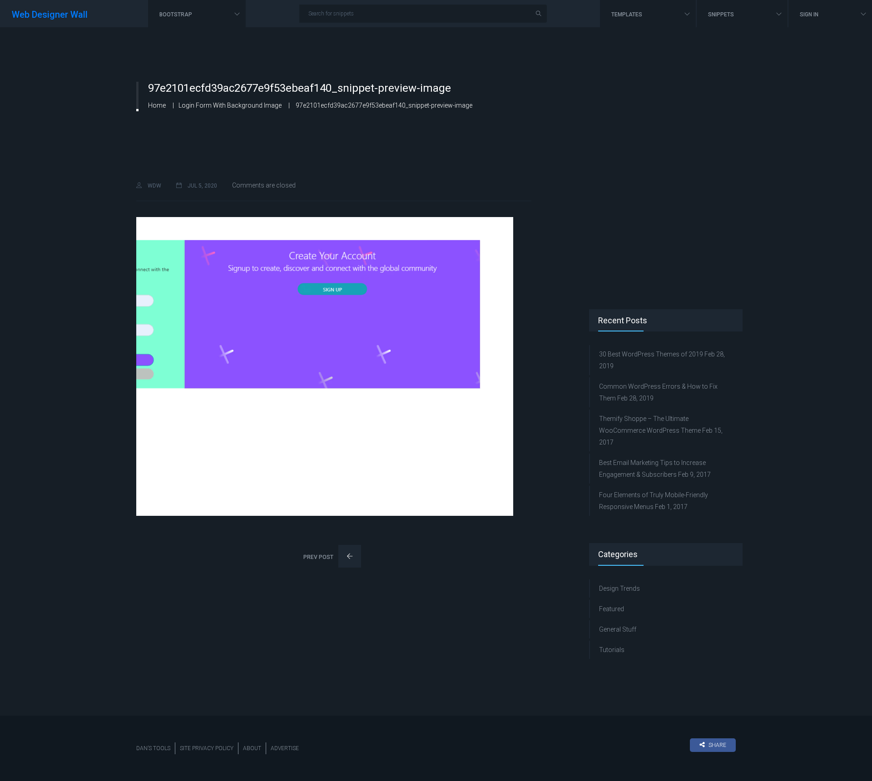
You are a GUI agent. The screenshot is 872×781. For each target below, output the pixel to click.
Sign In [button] (810, 14)
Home (157, 105)
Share (717, 745)
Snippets (721, 14)
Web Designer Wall (50, 14)
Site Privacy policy (206, 748)
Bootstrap (176, 14)
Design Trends (619, 588)
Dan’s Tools (153, 748)
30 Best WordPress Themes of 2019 (651, 354)
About (252, 748)
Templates (627, 14)
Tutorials (611, 649)
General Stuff (617, 629)
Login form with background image (230, 105)
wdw (153, 186)
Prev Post (319, 557)
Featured (611, 609)
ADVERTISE (285, 748)
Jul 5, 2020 (201, 186)
